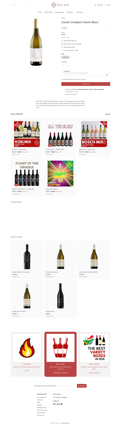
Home (63, 18)
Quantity (64, 62)
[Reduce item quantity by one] (63, 65)
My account (40, 415)
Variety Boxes (59, 12)
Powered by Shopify (65, 423)
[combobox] (22, 5)
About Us (40, 400)
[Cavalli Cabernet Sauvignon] (27, 260)
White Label (48, 12)
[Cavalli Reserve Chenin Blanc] (94, 260)
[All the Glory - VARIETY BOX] (60, 137)
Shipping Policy (41, 407)
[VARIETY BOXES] (94, 348)
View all (107, 114)
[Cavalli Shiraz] (60, 299)
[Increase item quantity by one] (69, 65)
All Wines (70, 12)
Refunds (39, 405)
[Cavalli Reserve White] (27, 299)
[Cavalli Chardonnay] (60, 260)
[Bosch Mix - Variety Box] (94, 137)
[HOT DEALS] (27, 348)
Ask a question (41, 397)
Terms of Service (42, 410)
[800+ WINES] (60, 348)
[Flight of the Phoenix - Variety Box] (27, 176)
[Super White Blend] (60, 176)
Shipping (71, 79)
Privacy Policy (41, 412)
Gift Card (80, 12)
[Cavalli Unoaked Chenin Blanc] (18, 218)
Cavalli (20, 237)
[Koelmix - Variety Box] (27, 137)
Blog (38, 402)
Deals (40, 12)
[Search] (31, 5)
